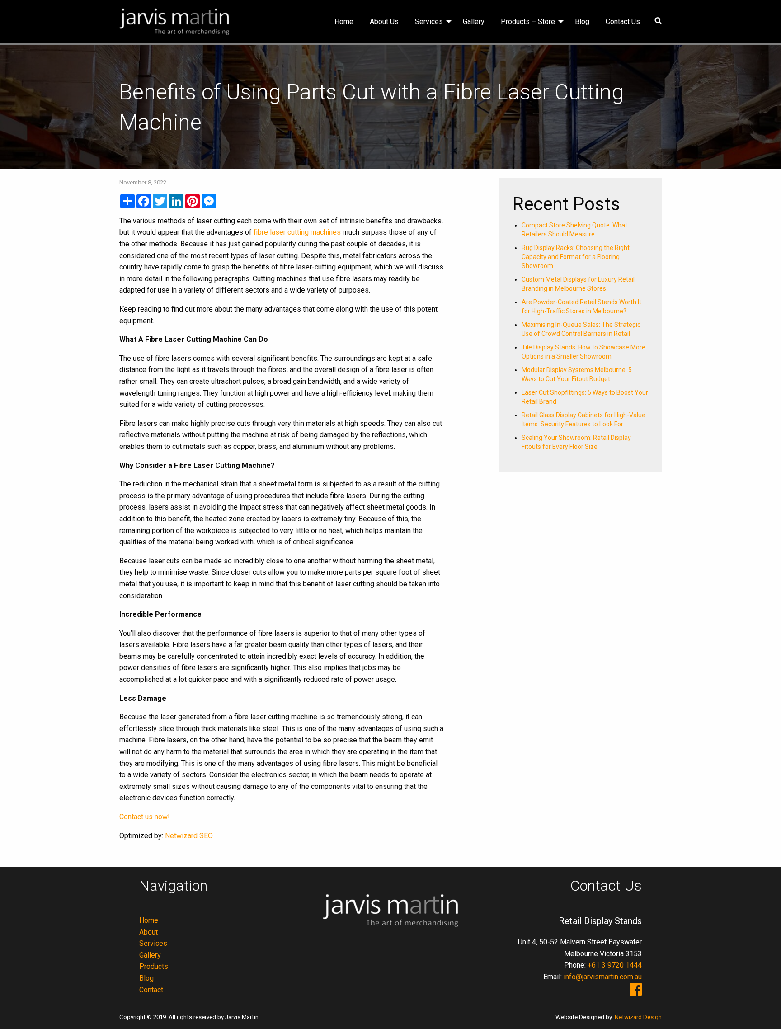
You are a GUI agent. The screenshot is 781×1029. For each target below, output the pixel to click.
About (148, 932)
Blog (582, 21)
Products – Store (528, 21)
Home (343, 21)
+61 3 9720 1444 (615, 965)
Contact (151, 990)
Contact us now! (144, 816)
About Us (384, 21)
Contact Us (623, 21)
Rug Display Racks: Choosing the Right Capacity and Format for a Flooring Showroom (576, 256)
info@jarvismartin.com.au (603, 976)
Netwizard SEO (189, 835)
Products (153, 966)
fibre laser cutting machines (297, 232)
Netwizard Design (638, 1017)
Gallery (474, 21)
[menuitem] (344, 22)
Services (429, 21)
